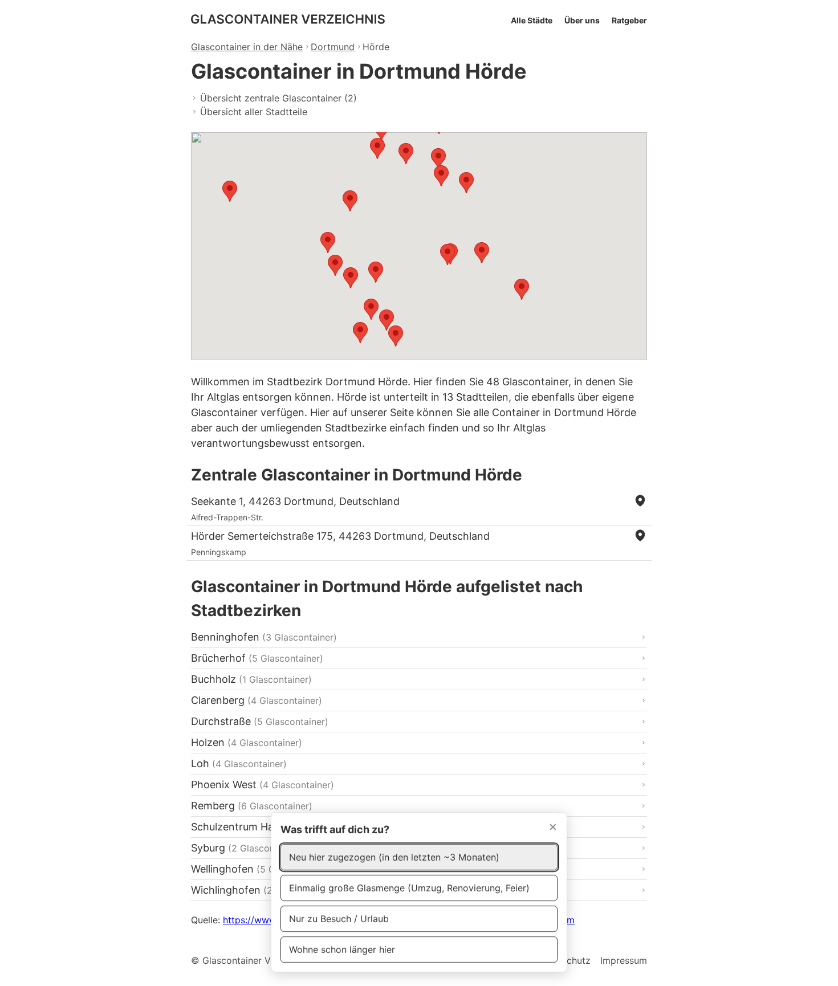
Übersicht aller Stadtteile (253, 111)
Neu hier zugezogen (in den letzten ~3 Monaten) (394, 857)
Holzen (246, 742)
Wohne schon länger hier (342, 949)
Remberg (251, 806)
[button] (438, 158)
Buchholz (251, 679)
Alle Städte (531, 20)
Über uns (582, 20)
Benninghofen (264, 637)
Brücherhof (257, 658)
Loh (239, 763)
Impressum (623, 960)
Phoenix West (262, 785)
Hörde (376, 46)
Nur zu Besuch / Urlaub (339, 918)
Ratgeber (629, 20)
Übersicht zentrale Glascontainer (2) (278, 98)
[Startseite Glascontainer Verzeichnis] (288, 21)
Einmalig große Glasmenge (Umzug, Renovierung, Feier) (409, 888)
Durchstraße (259, 721)
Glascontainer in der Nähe (247, 46)
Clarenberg (256, 700)
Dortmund (333, 46)
